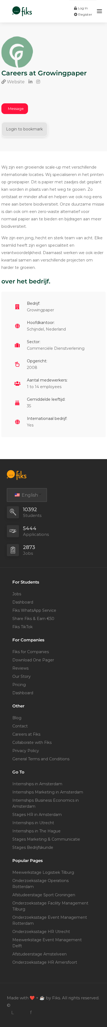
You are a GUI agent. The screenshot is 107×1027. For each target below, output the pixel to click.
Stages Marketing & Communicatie (46, 839)
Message (16, 108)
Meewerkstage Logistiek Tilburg (43, 872)
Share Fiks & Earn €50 (33, 618)
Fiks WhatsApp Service (34, 610)
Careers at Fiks (26, 734)
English (29, 495)
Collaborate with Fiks (32, 742)
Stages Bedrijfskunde (32, 847)
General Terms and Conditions (40, 758)
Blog (16, 717)
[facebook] (30, 1012)
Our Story (21, 676)
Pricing (19, 684)
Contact (20, 726)
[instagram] (21, 1012)
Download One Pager (33, 660)
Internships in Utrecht (33, 822)
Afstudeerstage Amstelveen (39, 954)
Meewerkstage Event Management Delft (47, 942)
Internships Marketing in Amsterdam (47, 792)
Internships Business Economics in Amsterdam (45, 803)
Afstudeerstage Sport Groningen (43, 894)
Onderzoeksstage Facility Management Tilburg (50, 906)
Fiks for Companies (30, 651)
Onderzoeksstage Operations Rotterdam (40, 883)
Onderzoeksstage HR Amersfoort (44, 962)
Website (15, 81)
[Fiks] (22, 8)
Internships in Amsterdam (37, 783)
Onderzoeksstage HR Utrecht (41, 931)
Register (84, 14)
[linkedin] (12, 1012)
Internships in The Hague (36, 831)
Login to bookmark (24, 129)
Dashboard (22, 602)
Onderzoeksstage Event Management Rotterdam (49, 920)
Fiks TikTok (22, 626)
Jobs (16, 593)
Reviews (20, 668)
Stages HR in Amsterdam (37, 814)
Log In (82, 8)
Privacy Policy (25, 750)
